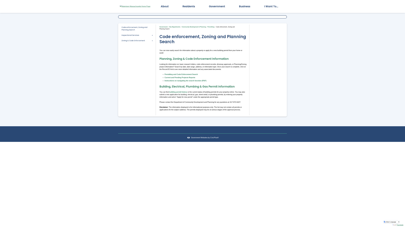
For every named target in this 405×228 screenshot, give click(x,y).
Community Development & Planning (193, 27)
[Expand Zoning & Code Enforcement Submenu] (152, 40)
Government (163, 27)
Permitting (210, 27)
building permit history (178, 92)
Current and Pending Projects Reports (180, 77)
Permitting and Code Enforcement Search (181, 74)
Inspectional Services (130, 35)
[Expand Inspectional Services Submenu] (152, 35)
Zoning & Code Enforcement (133, 40)
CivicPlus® (214, 137)
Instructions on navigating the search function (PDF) (185, 81)
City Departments (174, 27)
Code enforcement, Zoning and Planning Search (134, 28)
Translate (399, 225)
